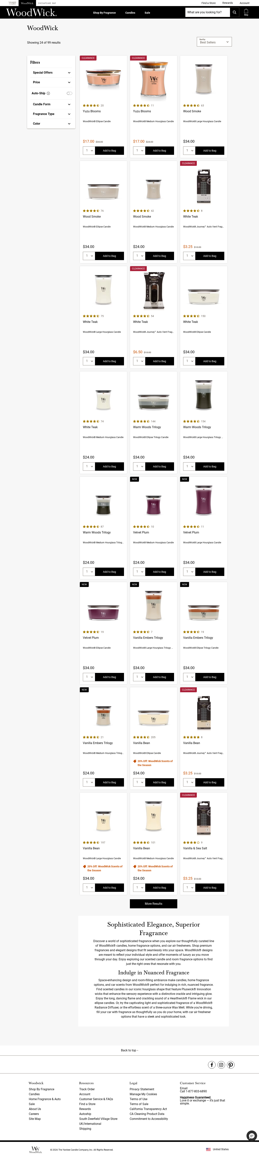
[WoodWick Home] (27, 3)
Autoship (85, 1114)
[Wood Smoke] (203, 107)
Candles (130, 12)
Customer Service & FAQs (96, 1099)
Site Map (35, 1119)
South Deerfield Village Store (98, 1119)
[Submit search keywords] (234, 12)
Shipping (85, 1128)
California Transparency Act (148, 1109)
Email (184, 1088)
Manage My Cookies (143, 1094)
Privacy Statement (142, 1089)
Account (84, 1094)
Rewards (85, 1109)
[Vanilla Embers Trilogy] (153, 633)
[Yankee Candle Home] (12, 3)
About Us (35, 1109)
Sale (147, 12)
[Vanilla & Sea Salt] (203, 844)
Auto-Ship (38, 93)
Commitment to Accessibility (149, 1119)
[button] (244, 3)
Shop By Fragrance (104, 12)
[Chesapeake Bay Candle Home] (47, 3)
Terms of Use (138, 1099)
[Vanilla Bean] (153, 738)
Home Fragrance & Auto (45, 1099)
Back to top (129, 1050)
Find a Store (87, 1104)
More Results (153, 903)
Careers (34, 1114)
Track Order (87, 1089)
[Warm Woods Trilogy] (153, 422)
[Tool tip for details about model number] (48, 93)
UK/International (90, 1124)
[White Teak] (203, 212)
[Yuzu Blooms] (103, 107)
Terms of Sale (139, 1104)
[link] (208, 3)
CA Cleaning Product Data (147, 1114)
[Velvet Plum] (153, 528)
